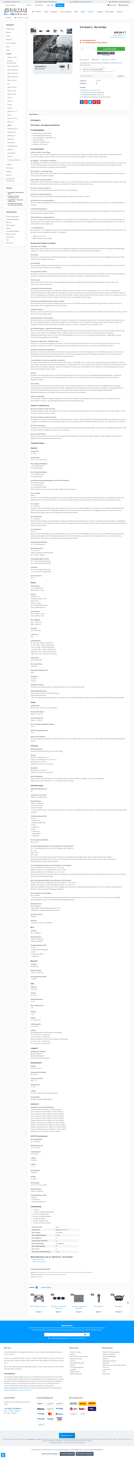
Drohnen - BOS (12, 57)
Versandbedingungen (12, 231)
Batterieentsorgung (109, 1354)
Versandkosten (32, 1439)
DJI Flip (9, 108)
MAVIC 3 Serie (11, 90)
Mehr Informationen (96, 1450)
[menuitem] (14, 5)
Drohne (65, 1230)
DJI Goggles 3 (119, 1306)
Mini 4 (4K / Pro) (12, 118)
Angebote (9, 171)
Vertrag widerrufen (67, 1435)
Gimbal (49, 708)
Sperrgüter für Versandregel (10, 180)
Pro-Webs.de (81, 1442)
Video (7, 47)
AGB (7, 240)
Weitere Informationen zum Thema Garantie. (18, 1390)
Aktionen (8, 175)
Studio (8, 36)
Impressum (9, 243)
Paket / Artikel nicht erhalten (79, 1356)
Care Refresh (11, 153)
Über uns (9, 222)
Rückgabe (73, 1369)
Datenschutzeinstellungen (50, 1454)
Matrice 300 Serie (12, 77)
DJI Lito (9, 97)
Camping (8, 164)
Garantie (118, 874)
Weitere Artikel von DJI (39, 1261)
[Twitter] (90, 102)
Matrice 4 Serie (12, 80)
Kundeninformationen (13, 219)
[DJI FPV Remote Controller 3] (38, 1298)
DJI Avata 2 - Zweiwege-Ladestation (79, 1307)
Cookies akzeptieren (67, 1454)
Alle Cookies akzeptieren (84, 1454)
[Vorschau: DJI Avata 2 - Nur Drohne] (33, 31)
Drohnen (8, 54)
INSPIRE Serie (11, 132)
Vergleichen (85, 59)
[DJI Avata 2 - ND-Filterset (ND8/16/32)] (59, 1298)
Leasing (72, 1354)
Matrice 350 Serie (12, 73)
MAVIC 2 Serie (11, 94)
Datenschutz (10, 237)
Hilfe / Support (10, 225)
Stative (8, 50)
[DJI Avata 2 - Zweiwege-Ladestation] (79, 1298)
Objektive (9, 39)
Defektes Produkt (75, 1352)
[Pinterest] (94, 102)
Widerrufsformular (76, 1374)
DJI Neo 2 (10, 101)
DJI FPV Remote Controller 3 (38, 1306)
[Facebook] (82, 102)
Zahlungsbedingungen (77, 1363)
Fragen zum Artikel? (110, 59)
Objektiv (33, 594)
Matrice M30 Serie (13, 66)
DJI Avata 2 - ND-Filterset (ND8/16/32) (58, 1307)
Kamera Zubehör (11, 43)
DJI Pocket (10, 139)
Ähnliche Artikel (46, 1287)
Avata (9, 125)
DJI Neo (9, 104)
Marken (8, 32)
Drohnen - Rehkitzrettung (11, 62)
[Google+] (86, 102)
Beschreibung (33, 114)
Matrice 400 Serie (12, 70)
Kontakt (8, 228)
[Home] (33, 12)
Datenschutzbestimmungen (59, 1338)
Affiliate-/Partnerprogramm (111, 1352)
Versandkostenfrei (121, 37)
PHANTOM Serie (12, 129)
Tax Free (72, 1361)
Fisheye (43, 303)
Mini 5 (9, 115)
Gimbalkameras (12, 146)
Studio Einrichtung (76, 1358)
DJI (34, 154)
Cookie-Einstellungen (12, 216)
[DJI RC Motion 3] (99, 1298)
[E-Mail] (98, 102)
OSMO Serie (11, 142)
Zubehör (10, 156)
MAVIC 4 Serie (11, 87)
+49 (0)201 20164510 (12, 1408)
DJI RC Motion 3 (99, 1306)
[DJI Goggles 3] (119, 1298)
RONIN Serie (11, 136)
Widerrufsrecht (10, 234)
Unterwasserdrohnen (14, 160)
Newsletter (106, 1363)
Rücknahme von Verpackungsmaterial (114, 1365)
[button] (106, 54)
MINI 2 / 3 (10, 122)
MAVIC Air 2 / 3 (12, 111)
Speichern (120, 76)
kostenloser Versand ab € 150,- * (16, 193)
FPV (8, 84)
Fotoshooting (10, 29)
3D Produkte (10, 168)
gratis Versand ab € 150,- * (13, 2)
